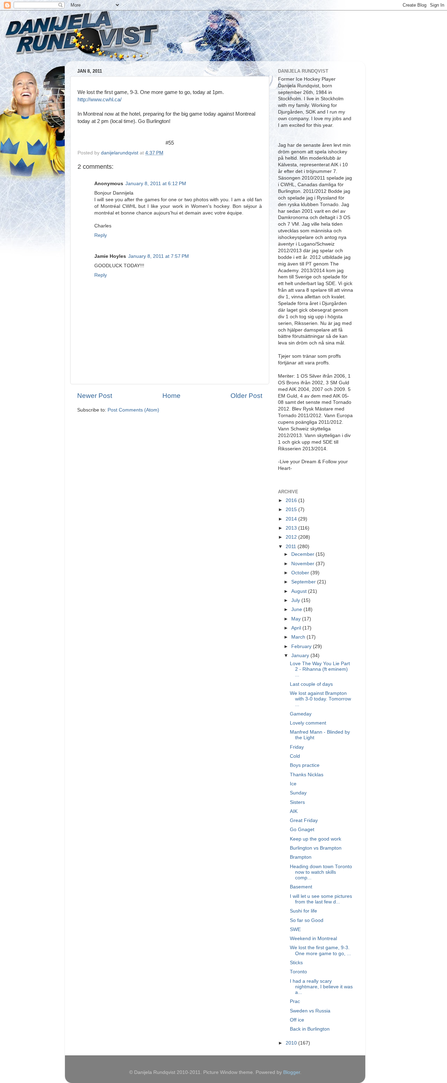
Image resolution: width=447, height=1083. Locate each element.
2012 (292, 537)
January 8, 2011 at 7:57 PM (158, 256)
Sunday (298, 792)
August (299, 591)
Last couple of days (311, 684)
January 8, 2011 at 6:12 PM (155, 183)
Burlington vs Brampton (316, 848)
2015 (292, 509)
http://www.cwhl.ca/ (100, 99)
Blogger (291, 1072)
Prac (295, 1001)
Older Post (246, 395)
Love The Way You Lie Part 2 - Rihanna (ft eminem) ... (320, 669)
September (304, 581)
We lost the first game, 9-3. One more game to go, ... (320, 950)
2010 (292, 1043)
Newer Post (94, 395)
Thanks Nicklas (306, 774)
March (299, 637)
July (296, 600)
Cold (295, 756)
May (296, 619)
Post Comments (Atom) (133, 410)
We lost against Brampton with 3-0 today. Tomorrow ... (320, 699)
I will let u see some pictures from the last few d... (321, 899)
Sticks (296, 962)
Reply (100, 235)
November (303, 563)
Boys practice (305, 765)
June (297, 609)
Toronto (298, 971)
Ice (293, 783)
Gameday (301, 714)
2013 (292, 528)
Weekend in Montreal (313, 938)
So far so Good (306, 920)
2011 (292, 546)
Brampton (301, 857)
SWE (295, 929)
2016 (292, 500)
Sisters (297, 802)
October (300, 572)
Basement (301, 886)
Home (171, 395)
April (296, 628)
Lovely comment (308, 723)
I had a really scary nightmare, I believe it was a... (321, 987)
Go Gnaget (302, 829)
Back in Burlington (310, 1029)
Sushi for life (303, 911)
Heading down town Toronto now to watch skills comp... (321, 872)
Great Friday (304, 820)
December (303, 554)
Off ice (297, 1020)
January (300, 655)
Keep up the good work (315, 839)
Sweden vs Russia (310, 1010)
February (302, 646)
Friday (297, 747)
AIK (294, 811)
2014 (292, 519)
